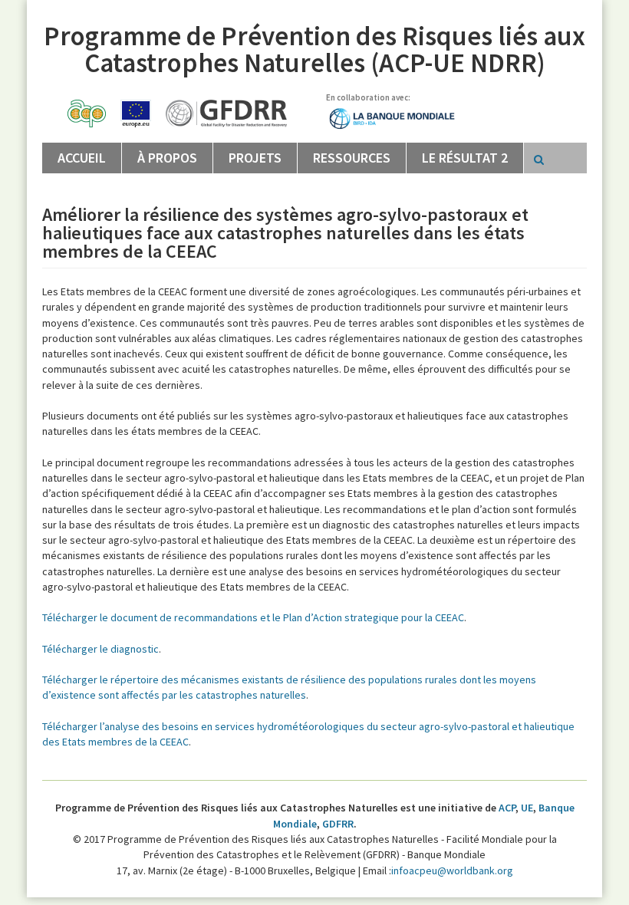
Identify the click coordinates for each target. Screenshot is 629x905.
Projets (255, 157)
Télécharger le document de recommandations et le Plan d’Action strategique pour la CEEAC (253, 617)
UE (527, 807)
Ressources (351, 157)
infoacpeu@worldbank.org (452, 870)
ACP (507, 807)
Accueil (82, 157)
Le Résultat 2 (465, 157)
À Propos (167, 157)
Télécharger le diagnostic (100, 649)
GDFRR (338, 824)
